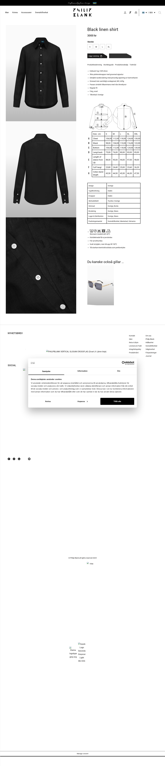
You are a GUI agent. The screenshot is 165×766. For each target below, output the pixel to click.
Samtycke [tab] (46, 371)
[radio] (89, 46)
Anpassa (81, 401)
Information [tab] (82, 371)
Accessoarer (26, 12)
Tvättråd (133, 65)
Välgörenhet (150, 349)
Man (7, 12)
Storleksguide (108, 65)
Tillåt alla (117, 401)
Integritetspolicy (135, 349)
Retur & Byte (133, 342)
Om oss (148, 336)
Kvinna (15, 12)
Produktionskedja (121, 65)
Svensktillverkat (41, 12)
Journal (148, 356)
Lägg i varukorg (94, 56)
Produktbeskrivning (94, 65)
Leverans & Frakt (135, 346)
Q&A (130, 339)
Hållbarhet (149, 342)
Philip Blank (150, 339)
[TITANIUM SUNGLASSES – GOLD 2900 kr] (100, 285)
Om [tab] (118, 371)
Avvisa (48, 401)
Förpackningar (151, 353)
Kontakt (132, 336)
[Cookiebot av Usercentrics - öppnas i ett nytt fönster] (123, 363)
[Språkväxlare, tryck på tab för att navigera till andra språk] (144, 12)
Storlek (90, 41)
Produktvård (133, 353)
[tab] (95, 64)
